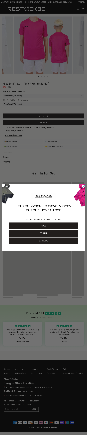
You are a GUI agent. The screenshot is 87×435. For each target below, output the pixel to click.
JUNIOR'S (43, 241)
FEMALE (43, 233)
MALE (43, 226)
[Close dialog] (83, 186)
